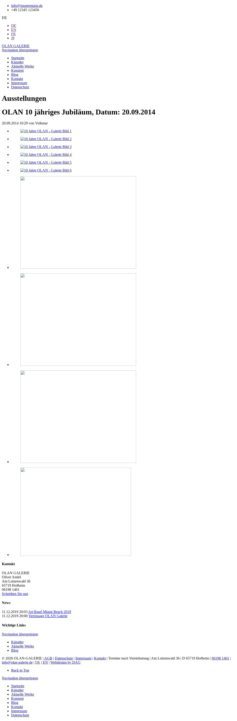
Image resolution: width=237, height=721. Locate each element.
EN (45, 662)
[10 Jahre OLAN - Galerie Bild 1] (46, 131)
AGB (48, 658)
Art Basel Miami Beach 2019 (49, 612)
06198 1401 (220, 658)
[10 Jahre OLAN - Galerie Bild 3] (46, 147)
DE (37, 662)
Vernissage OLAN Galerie (47, 616)
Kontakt (100, 658)
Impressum (83, 658)
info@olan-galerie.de (17, 662)
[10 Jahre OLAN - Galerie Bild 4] (46, 155)
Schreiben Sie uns (15, 594)
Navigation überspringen (20, 50)
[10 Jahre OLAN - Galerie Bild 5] (46, 162)
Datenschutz (64, 658)
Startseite (17, 686)
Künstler (17, 642)
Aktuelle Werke (22, 646)
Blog (14, 650)
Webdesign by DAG (65, 662)
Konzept (17, 698)
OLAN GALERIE (16, 46)
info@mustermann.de (27, 6)
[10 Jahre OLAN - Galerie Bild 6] (46, 170)
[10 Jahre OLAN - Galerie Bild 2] (46, 139)
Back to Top (20, 670)
